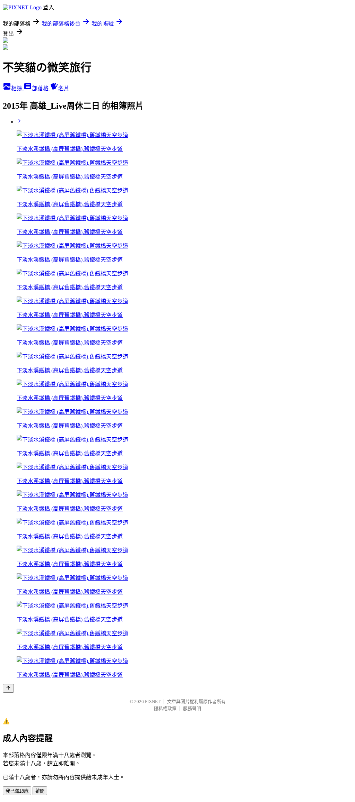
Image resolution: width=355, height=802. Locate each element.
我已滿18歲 (17, 791)
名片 (63, 88)
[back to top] (8, 688)
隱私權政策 (165, 708)
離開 (39, 791)
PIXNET (153, 701)
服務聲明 (192, 708)
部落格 (41, 88)
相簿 (17, 88)
